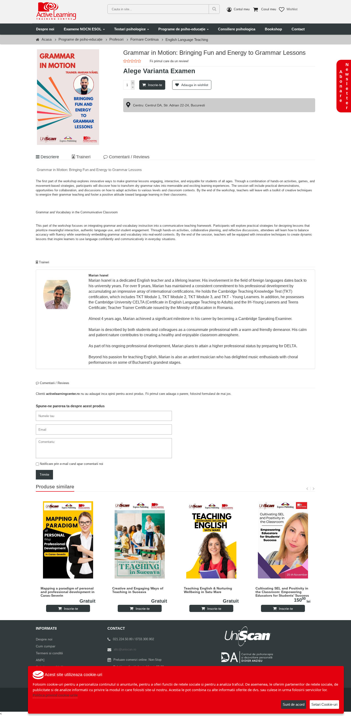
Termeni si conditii (49, 653)
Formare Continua (144, 39)
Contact (298, 29)
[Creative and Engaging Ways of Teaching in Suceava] (139, 540)
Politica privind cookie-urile (55, 695)
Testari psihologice (130, 29)
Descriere (49, 156)
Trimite (44, 474)
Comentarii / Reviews (128, 156)
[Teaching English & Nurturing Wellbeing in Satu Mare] (211, 540)
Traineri (82, 156)
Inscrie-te (155, 85)
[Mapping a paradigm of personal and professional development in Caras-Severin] (68, 540)
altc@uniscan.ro (125, 649)
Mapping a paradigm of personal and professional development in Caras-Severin (68, 592)
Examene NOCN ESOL (82, 29)
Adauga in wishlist (194, 85)
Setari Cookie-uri (324, 704)
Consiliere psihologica (236, 29)
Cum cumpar (45, 646)
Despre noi (45, 29)
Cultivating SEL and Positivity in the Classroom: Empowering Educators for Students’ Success (282, 592)
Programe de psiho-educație (181, 29)
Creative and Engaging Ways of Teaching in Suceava (137, 590)
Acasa (47, 39)
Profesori (116, 39)
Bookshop (273, 29)
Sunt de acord (293, 704)
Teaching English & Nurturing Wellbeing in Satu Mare (208, 590)
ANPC (40, 660)
